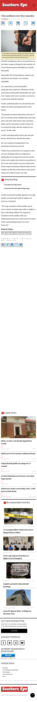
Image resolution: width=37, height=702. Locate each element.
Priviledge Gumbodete (10, 608)
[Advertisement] (18, 332)
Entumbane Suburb (7, 233)
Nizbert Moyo (6, 459)
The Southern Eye (7, 674)
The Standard (6, 672)
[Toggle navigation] (33, 5)
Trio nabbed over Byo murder (13, 185)
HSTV (4, 676)
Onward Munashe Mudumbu (23, 233)
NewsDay (5, 668)
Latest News (10, 412)
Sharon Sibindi (6, 449)
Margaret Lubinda (15, 19)
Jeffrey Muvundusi (7, 496)
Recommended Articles (18, 502)
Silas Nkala (5, 484)
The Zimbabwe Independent (10, 670)
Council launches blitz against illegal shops (17, 188)
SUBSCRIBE (14, 631)
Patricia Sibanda (9, 526)
